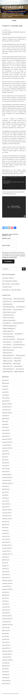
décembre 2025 (6, 404)
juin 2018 (4, 668)
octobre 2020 (5, 586)
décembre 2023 (6, 474)
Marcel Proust (17, 347)
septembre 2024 (6, 448)
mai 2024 (4, 459)
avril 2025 (4, 427)
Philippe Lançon (7, 360)
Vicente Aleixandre (8, 369)
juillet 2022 (5, 524)
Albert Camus (7, 298)
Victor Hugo (20, 369)
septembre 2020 (6, 589)
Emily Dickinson (17, 309)
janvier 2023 (5, 507)
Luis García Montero (18, 344)
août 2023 (4, 486)
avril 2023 (4, 498)
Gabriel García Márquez (9, 325)
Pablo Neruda (20, 355)
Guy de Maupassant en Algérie (9, 281)
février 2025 (5, 433)
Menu (14, 20)
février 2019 (5, 645)
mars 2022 (4, 536)
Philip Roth (17, 360)
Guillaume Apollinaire (9, 328)
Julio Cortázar (7, 342)
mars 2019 (4, 642)
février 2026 (5, 398)
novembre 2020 (6, 583)
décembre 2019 (6, 615)
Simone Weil (18, 366)
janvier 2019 (5, 648)
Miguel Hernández (8, 355)
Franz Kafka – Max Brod (8, 278)
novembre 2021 (6, 548)
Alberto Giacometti (19, 298)
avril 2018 (4, 674)
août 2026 (4, 380)
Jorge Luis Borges (8, 336)
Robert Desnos (7, 366)
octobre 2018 (5, 657)
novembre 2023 (6, 477)
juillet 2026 (5, 383)
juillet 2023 (5, 489)
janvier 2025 (5, 436)
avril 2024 (4, 462)
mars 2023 (4, 501)
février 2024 (5, 468)
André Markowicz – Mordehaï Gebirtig (11, 290)
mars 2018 (4, 677)
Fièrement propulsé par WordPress (10, 693)
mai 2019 (4, 636)
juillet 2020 (5, 595)
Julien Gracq (20, 339)
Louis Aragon (17, 342)
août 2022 (4, 521)
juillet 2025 (5, 418)
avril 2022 (4, 533)
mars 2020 (5, 607)
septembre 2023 (6, 483)
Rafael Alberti (7, 363)
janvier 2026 (5, 401)
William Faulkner (19, 371)
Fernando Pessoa (8, 315)
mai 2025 (4, 424)
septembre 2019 (6, 624)
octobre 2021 (5, 551)
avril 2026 (4, 392)
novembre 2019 (6, 618)
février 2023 (5, 504)
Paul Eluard (17, 358)
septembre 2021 (6, 554)
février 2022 (5, 539)
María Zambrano (7, 352)
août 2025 (4, 415)
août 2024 (4, 451)
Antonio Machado (18, 301)
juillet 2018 (5, 665)
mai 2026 (4, 389)
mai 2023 (4, 495)
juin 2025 (4, 421)
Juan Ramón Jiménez (9, 339)
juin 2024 (4, 457)
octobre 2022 (5, 515)
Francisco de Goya (8, 317)
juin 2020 (4, 598)
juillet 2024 (5, 454)
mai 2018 (4, 671)
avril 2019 (4, 639)
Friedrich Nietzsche (18, 323)
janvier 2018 (5, 683)
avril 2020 (4, 604)
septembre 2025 (6, 412)
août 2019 (4, 627)
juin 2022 (4, 527)
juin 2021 (4, 562)
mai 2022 (4, 530)
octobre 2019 (5, 621)
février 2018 (5, 680)
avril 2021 (4, 568)
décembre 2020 (6, 580)
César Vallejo (20, 307)
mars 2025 (5, 430)
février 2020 (5, 610)
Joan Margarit (19, 333)
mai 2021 (4, 565)
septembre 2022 (6, 518)
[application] (14, 182)
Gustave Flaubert (8, 331)
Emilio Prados (7, 309)
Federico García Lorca (9, 312)
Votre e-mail (6, 245)
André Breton (7, 301)
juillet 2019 (5, 630)
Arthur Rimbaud (8, 304)
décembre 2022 (6, 509)
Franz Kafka (7, 323)
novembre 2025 (6, 406)
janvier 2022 (5, 542)
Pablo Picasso (7, 358)
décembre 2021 (6, 545)
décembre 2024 (6, 439)
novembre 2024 (6, 442)
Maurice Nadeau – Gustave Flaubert (11, 284)
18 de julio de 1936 (6, 287)
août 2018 (4, 663)
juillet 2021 (4, 560)
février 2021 (5, 574)
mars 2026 (5, 395)
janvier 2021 (5, 577)
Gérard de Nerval (8, 333)
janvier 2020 (5, 613)
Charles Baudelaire (8, 307)
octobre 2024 (5, 445)
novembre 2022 (6, 512)
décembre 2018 (6, 651)
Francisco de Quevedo (9, 320)
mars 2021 (4, 571)
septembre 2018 (6, 660)
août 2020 (4, 592)
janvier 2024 (5, 471)
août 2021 (4, 557)
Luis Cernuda (7, 344)
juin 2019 (4, 633)
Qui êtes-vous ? (6, 238)
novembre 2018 (6, 654)
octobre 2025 (5, 409)
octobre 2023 (5, 480)
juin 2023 (4, 492)
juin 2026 (4, 386)
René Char (16, 363)
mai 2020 (4, 601)
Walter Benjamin (7, 371)
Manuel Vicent (7, 347)
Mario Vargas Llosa (8, 350)
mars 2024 (5, 465)
